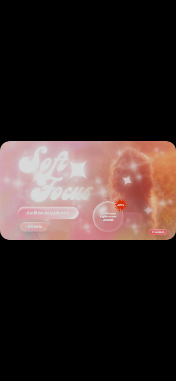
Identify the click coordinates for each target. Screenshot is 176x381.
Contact (158, 232)
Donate (33, 226)
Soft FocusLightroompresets (108, 217)
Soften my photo (48, 213)
